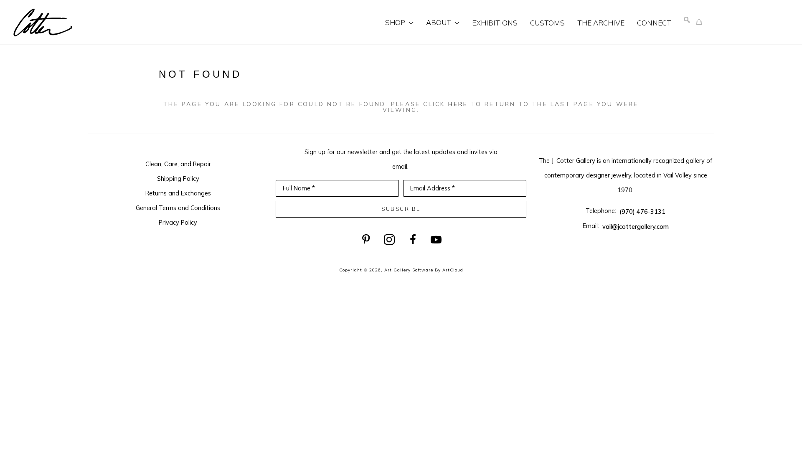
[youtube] (436, 239)
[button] (399, 22)
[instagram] (389, 239)
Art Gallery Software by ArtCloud (423, 270)
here (458, 104)
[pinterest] (365, 239)
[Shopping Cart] (699, 22)
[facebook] (412, 239)
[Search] (687, 20)
